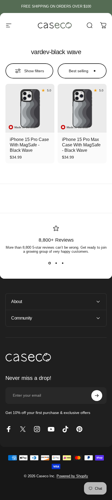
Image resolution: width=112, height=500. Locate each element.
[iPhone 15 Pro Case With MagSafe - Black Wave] (29, 108)
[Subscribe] (96, 395)
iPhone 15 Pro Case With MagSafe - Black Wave (29, 145)
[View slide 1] (49, 263)
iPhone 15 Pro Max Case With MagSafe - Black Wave (81, 145)
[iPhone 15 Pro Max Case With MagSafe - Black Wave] (82, 108)
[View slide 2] (56, 263)
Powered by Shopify (72, 476)
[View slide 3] (62, 263)
